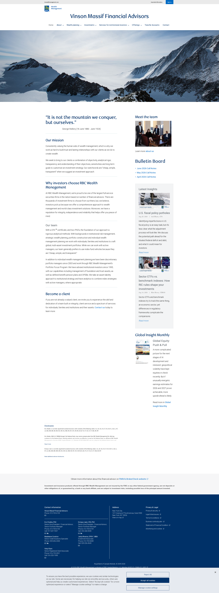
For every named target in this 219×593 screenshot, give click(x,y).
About (59, 25)
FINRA (137, 567)
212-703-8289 (88, 541)
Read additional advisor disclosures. (54, 456)
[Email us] (45, 515)
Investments (89, 25)
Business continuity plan (154, 522)
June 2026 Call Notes (146, 168)
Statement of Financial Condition (157, 525)
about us (150, 151)
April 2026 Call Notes (146, 177)
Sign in (169, 2)
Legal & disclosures (152, 514)
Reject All (148, 574)
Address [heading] (115, 507)
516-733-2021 (55, 553)
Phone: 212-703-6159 (52, 513)
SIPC (144, 567)
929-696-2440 (55, 541)
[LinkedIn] (48, 533)
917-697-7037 (53, 531)
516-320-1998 (53, 555)
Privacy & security (152, 511)
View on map (117, 518)
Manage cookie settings (148, 588)
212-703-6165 (55, 529)
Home (51, 25)
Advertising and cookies (154, 529)
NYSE (130, 567)
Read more (143, 252)
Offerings (136, 25)
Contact (166, 25)
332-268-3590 (86, 531)
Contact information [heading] (52, 507)
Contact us (100, 307)
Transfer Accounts (152, 25)
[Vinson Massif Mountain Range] (109, 66)
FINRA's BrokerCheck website (132, 479)
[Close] (215, 572)
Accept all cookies (148, 580)
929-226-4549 (86, 543)
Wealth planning (73, 25)
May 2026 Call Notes (146, 172)
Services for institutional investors (113, 25)
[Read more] (47, 444)
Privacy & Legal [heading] (152, 507)
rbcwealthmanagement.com (51, 2)
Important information (156, 2)
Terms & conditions (152, 518)
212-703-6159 (88, 529)
